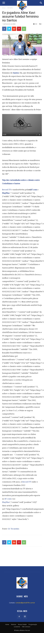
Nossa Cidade (22, 624)
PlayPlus (6, 193)
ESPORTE (10, 8)
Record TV (6, 190)
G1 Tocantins (13, 529)
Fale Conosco (26, 627)
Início (3, 8)
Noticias (13, 624)
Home (7, 624)
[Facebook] (19, 617)
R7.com (34, 190)
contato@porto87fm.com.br (25, 603)
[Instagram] (25, 617)
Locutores (17, 627)
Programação (33, 624)
